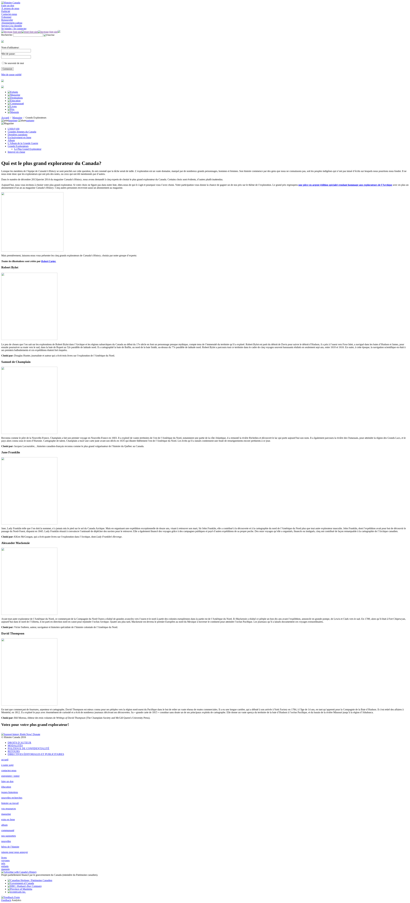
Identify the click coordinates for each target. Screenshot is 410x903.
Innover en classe (16, 152)
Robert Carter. (48, 261)
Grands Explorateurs (18, 146)
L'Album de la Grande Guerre (23, 143)
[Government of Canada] (21, 883)
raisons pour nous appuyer (14, 852)
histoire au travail (10, 803)
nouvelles (6, 841)
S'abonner (6, 17)
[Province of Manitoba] (20, 889)
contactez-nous (8, 770)
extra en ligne (8, 819)
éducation (6, 786)
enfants (4, 866)
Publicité (5, 11)
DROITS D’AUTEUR (19, 742)
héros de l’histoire (10, 846)
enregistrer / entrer (10, 776)
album (4, 825)
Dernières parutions (17, 134)
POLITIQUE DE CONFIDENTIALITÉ (28, 748)
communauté (7, 830)
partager (30, 120)
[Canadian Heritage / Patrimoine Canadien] (30, 880)
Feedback (6, 900)
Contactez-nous (9, 14)
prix (3, 863)
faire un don (7, 781)
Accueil (5, 117)
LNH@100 (13, 128)
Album (11, 140)
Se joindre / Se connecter (13, 28)
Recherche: (7, 34)
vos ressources (8, 808)
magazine (6, 814)
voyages (5, 860)
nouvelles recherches (11, 797)
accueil (4, 759)
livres (4, 857)
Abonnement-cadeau (11, 22)
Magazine (17, 117)
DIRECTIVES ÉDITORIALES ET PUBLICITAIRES (36, 754)
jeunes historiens (9, 792)
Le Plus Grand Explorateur (27, 149)
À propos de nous (10, 8)
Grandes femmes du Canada (22, 131)
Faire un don (7, 5)
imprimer (13, 120)
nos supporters (8, 835)
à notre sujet (7, 765)
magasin (5, 869)
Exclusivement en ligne (19, 137)
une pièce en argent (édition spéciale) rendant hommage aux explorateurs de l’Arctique (345, 185)
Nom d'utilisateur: (10, 47)
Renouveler (7, 20)
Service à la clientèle (11, 25)
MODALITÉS (15, 745)
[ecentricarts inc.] (17, 892)
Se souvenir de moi (14, 63)
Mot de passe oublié (11, 74)
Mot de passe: (8, 53)
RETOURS (14, 751)
